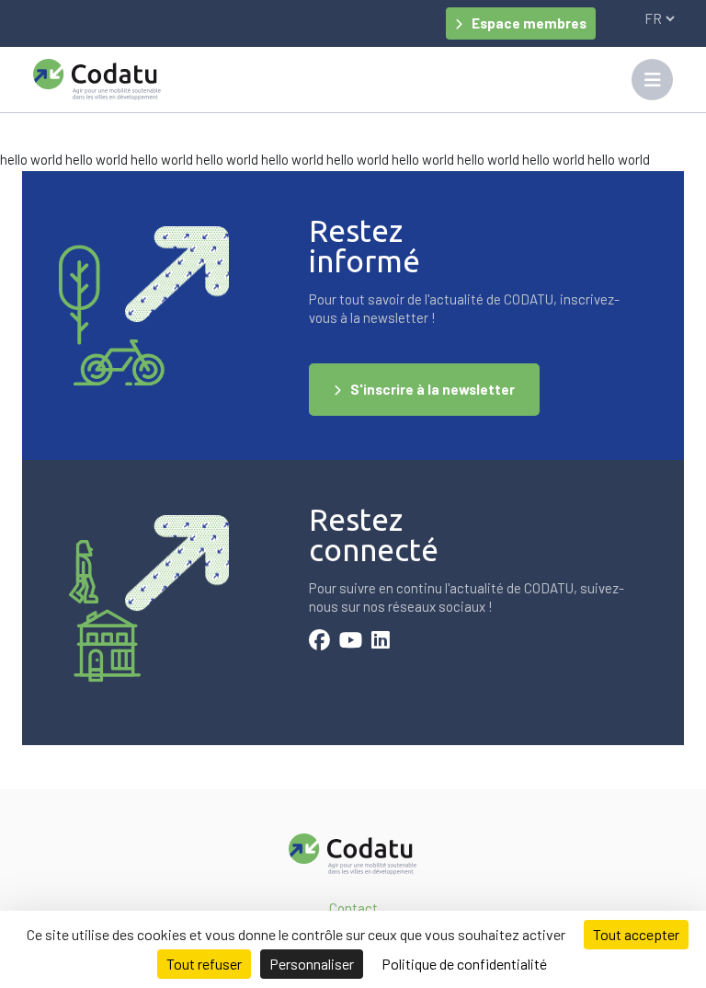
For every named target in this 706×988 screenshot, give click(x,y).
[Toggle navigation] (652, 79)
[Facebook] (319, 642)
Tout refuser (204, 963)
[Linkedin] (380, 642)
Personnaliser (311, 963)
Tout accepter (636, 934)
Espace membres (529, 23)
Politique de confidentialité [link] (464, 963)
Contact (353, 908)
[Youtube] (350, 642)
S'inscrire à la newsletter (432, 389)
